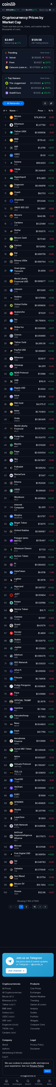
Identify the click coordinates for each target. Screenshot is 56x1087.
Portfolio (34, 1016)
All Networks (12, 103)
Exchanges (35, 992)
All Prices (6, 988)
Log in (5, 1056)
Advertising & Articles (12, 1052)
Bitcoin (8, 996)
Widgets (34, 1020)
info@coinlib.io (28, 1076)
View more (44, 53)
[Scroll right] (53, 10)
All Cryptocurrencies (12, 992)
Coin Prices (35, 988)
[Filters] (45, 103)
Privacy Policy (37, 1044)
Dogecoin (10, 1024)
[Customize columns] (51, 103)
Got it (47, 1071)
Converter (35, 1028)
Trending (34, 1000)
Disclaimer (35, 1048)
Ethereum (9, 1000)
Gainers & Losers (38, 1004)
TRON (7, 1028)
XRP (6, 1020)
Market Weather (38, 996)
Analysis (34, 1008)
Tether (8, 1004)
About (5, 1044)
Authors (5, 1048)
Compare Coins (37, 1024)
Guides (33, 1012)
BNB (7, 1008)
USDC (8, 1016)
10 (35, 907)
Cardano (9, 1032)
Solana (8, 1012)
